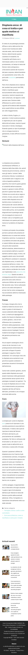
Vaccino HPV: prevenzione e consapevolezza (15, 547)
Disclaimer (14, 652)
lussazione (12, 77)
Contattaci (14, 639)
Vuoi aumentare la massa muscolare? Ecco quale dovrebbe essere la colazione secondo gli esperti (16, 585)
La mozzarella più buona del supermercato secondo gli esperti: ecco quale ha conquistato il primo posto (16, 609)
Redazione (12, 650)
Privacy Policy (20, 650)
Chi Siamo (6, 650)
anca (4, 423)
